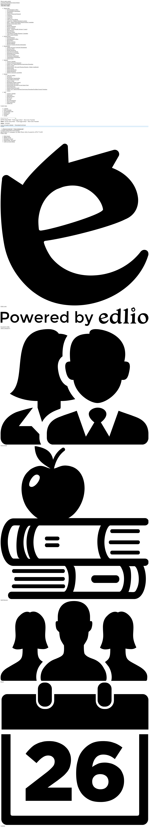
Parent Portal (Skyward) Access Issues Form (18, 85)
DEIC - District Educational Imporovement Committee (20, 22)
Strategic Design (11, 32)
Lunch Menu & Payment (13, 79)
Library (8, 90)
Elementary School (8, 139)
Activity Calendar (11, 61)
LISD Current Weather (12, 35)
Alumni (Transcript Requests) (14, 62)
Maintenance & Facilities (13, 53)
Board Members (11, 37)
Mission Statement (11, 26)
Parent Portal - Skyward (9, 140)
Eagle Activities (7, 110)
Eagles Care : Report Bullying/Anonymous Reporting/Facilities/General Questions (27, 89)
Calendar (6, 108)
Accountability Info (8, 111)
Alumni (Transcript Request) (14, 14)
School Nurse (10, 58)
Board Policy (10, 40)
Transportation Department (13, 57)
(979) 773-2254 (29, 132)
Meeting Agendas (11, 42)
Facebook (6, 114)
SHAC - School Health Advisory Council (17, 29)
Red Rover (9, 97)
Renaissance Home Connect (14, 82)
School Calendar (11, 28)
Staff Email (9, 95)
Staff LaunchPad (11, 102)
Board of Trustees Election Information (16, 44)
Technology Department (13, 56)
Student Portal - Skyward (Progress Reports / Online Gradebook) (23, 67)
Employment (7, 112)
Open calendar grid (18, 129)
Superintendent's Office (12, 9)
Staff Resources (11, 96)
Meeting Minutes (11, 43)
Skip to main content (6, 1)
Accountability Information (13, 11)
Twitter (5, 115)
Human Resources (11, 50)
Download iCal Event (20, 125)
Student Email (10, 68)
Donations (9, 25)
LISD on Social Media (12, 19)
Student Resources (11, 71)
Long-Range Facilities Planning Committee (17, 33)
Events (2, 126)
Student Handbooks (12, 69)
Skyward (9, 99)
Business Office (11, 49)
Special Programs (11, 54)
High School (7, 136)
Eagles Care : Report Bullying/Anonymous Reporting (20, 64)
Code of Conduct (11, 75)
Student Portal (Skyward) (13, 88)
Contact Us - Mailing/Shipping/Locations (17, 21)
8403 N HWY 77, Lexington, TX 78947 (11, 132)
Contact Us (9, 18)
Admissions (10, 12)
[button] (7, 8)
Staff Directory (10, 30)
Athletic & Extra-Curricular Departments (17, 47)
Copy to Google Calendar (7, 125)
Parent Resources (11, 86)
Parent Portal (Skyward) (13, 83)
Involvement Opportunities (13, 78)
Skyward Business (11, 100)
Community (10, 16)
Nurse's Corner (10, 65)
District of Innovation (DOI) (14, 23)
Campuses (9, 15)
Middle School (7, 137)
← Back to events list (7, 129)
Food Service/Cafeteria (12, 51)
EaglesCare (9, 103)
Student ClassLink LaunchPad (14, 72)
